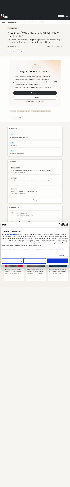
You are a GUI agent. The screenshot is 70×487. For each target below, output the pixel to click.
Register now (35, 93)
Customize (34, 261)
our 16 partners (12, 234)
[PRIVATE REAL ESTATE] (4, 16)
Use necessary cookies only (13, 261)
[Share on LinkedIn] (9, 51)
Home (3, 22)
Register (61, 16)
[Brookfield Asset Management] (35, 135)
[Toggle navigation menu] (67, 16)
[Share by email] (18, 51)
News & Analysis (12, 22)
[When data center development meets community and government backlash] (35, 180)
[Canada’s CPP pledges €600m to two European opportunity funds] (58, 268)
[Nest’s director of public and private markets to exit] (35, 190)
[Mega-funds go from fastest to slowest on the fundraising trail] (14, 268)
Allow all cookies (57, 261)
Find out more (35, 98)
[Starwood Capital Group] (35, 152)
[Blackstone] (35, 143)
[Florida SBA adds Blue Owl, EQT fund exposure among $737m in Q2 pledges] (35, 169)
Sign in (42, 101)
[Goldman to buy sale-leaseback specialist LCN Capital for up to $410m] (36, 268)
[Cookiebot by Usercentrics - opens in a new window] (60, 224)
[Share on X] (13, 51)
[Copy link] (22, 51)
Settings (61, 255)
